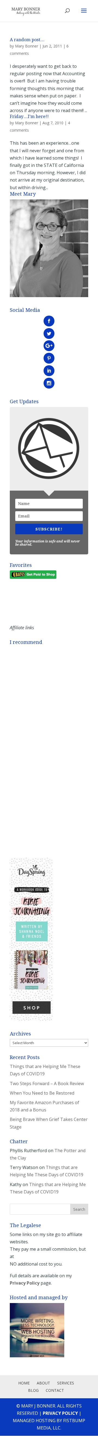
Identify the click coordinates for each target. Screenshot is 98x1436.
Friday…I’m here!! (29, 116)
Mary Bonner (26, 46)
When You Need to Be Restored (42, 1093)
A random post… (27, 39)
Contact (55, 1390)
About (43, 1383)
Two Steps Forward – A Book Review (47, 1083)
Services (65, 1383)
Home (24, 1383)
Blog (33, 1390)
